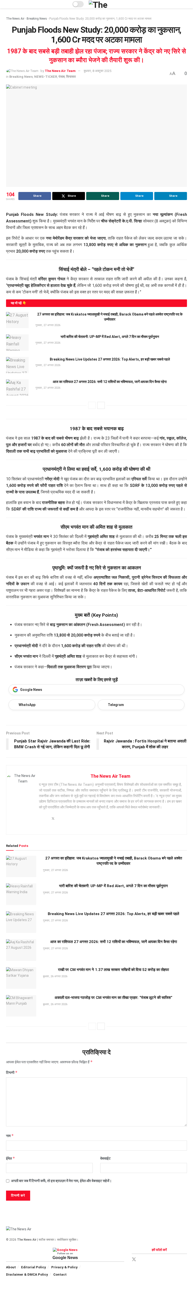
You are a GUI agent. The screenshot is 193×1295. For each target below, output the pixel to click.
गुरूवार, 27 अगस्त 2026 (47, 325)
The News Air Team (60, 71)
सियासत (71, 77)
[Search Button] (185, 4)
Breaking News (37, 18)
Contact (60, 1274)
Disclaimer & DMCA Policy (27, 1274)
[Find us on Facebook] (143, 1260)
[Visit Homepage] (105, 4)
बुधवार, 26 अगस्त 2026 (54, 976)
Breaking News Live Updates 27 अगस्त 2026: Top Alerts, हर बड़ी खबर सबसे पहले (110, 359)
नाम (10, 1135)
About (11, 1267)
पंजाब (62, 77)
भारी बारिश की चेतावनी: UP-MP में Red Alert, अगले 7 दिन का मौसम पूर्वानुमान (110, 337)
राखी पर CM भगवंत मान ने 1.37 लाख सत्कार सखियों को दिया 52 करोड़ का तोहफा (113, 969)
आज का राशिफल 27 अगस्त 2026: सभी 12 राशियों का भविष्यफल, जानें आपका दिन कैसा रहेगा (110, 382)
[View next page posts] (101, 405)
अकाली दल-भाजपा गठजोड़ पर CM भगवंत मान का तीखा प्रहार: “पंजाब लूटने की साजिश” (113, 997)
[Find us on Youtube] (168, 1260)
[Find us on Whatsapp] (160, 1260)
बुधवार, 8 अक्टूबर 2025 (97, 71)
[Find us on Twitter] (134, 1260)
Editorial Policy (33, 1267)
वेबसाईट (105, 1158)
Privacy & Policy (64, 1267)
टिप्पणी (12, 1072)
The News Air (15, 18)
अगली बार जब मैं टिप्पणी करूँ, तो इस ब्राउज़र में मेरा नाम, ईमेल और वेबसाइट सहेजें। (61, 1181)
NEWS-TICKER (45, 77)
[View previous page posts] (92, 405)
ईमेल (10, 1158)
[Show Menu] (8, 4)
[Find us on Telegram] (151, 1260)
